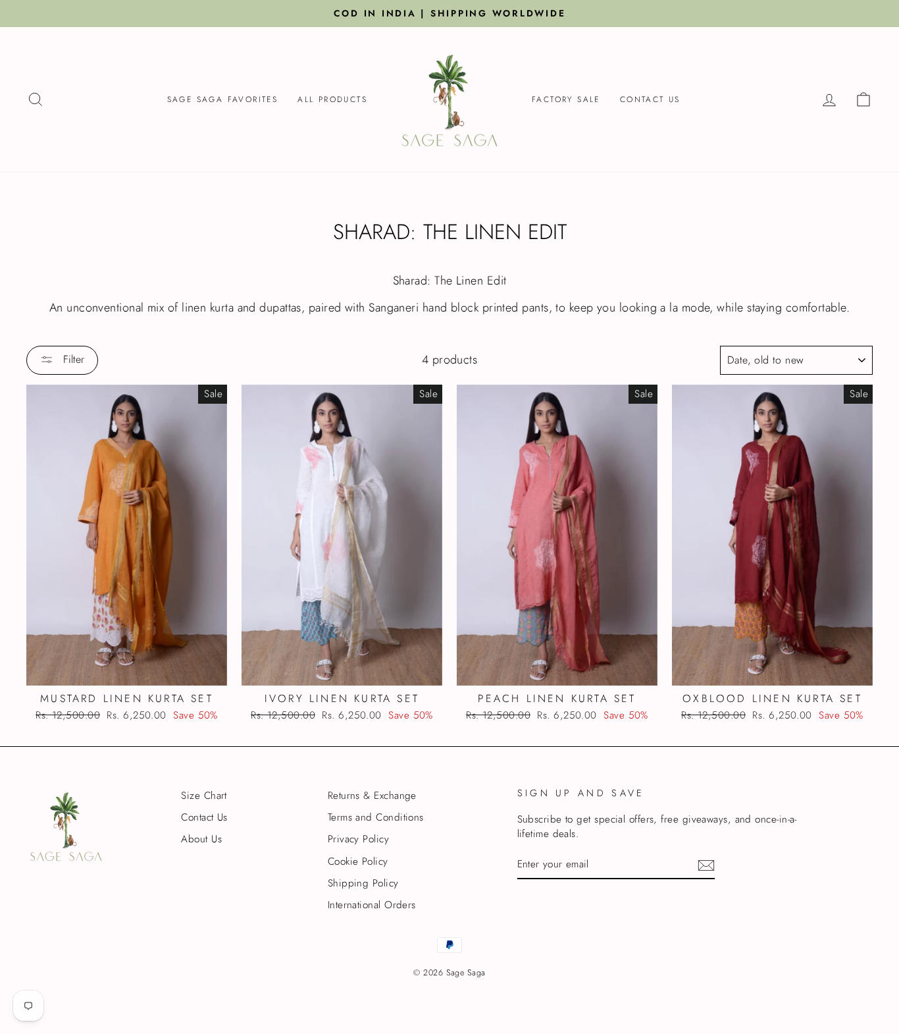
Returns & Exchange (372, 795)
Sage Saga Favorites (222, 99)
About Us (201, 839)
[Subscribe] (706, 865)
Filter (72, 359)
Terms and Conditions (376, 817)
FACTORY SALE (566, 99)
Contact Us (650, 99)
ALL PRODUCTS (332, 99)
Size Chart (204, 795)
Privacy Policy (358, 839)
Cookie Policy (358, 861)
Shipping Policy (363, 883)
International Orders (372, 905)
